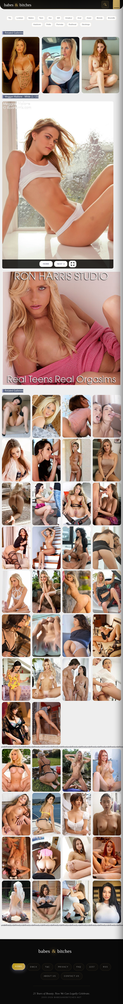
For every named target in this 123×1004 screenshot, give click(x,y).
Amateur (68, 18)
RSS (105, 967)
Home (46, 264)
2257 (92, 967)
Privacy (63, 967)
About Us (50, 976)
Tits (9, 18)
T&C (47, 967)
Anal (79, 18)
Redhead (72, 24)
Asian (89, 18)
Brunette (111, 18)
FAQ (78, 967)
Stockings (86, 24)
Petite (48, 24)
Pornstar (59, 24)
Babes (31, 18)
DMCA (33, 967)
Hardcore (37, 24)
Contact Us (71, 976)
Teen (41, 18)
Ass (50, 18)
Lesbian (19, 18)
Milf (58, 18)
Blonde (100, 18)
